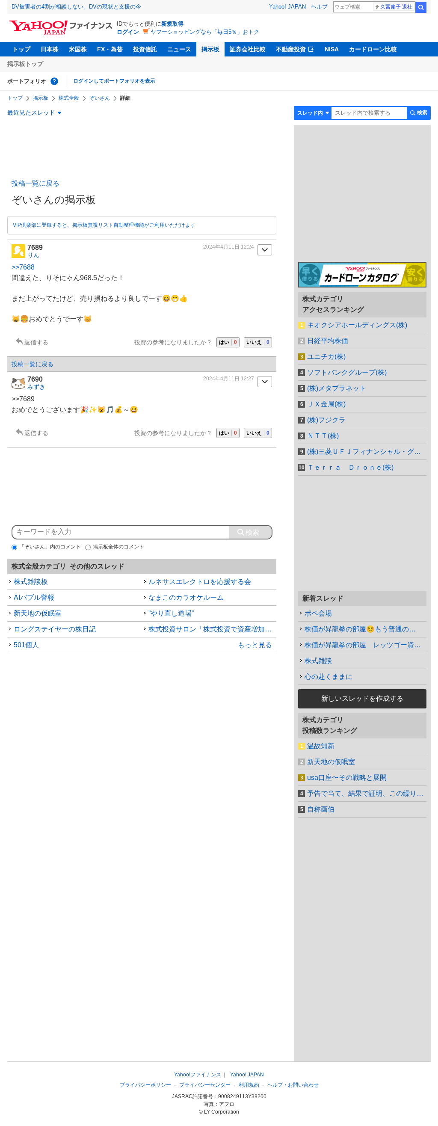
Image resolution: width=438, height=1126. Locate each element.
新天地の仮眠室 (38, 613)
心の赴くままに (328, 676)
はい (228, 342)
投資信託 (145, 49)
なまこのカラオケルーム (186, 597)
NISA (332, 49)
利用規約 (249, 1085)
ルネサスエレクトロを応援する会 (199, 581)
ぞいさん (99, 98)
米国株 (78, 49)
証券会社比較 (248, 49)
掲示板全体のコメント (118, 547)
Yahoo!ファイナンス (197, 1075)
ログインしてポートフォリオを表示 (114, 81)
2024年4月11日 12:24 (228, 247)
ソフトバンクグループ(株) (347, 372)
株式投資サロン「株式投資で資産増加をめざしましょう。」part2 (212, 629)
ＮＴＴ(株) (323, 435)
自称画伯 (320, 809)
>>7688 (23, 267)
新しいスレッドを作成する (362, 698)
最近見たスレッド (31, 112)
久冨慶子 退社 (396, 7)
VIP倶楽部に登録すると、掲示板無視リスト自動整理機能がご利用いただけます (104, 225)
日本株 (50, 49)
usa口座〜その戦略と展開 (347, 777)
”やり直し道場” (171, 613)
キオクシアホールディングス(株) (357, 325)
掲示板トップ (25, 63)
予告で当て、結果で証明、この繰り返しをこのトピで (366, 793)
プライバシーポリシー (145, 1085)
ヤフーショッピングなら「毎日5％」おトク (205, 32)
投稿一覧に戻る (35, 183)
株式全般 (69, 98)
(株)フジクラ (326, 420)
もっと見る (255, 645)
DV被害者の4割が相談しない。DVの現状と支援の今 (76, 6)
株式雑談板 (31, 581)
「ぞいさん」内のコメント (50, 547)
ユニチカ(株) (326, 356)
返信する (36, 342)
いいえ (257, 342)
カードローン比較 (373, 49)
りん (33, 255)
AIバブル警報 (34, 597)
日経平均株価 (327, 340)
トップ (21, 49)
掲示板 (210, 49)
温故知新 (320, 746)
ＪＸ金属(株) (326, 404)
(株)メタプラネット (336, 388)
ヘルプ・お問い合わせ (293, 1085)
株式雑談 (318, 660)
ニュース (179, 49)
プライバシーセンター (205, 1085)
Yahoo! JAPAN (287, 6)
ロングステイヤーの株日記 (55, 629)
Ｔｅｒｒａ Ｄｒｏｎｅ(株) (350, 467)
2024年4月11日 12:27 (228, 379)
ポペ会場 (318, 613)
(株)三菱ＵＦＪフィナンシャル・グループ (366, 451)
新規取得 (172, 24)
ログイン (128, 32)
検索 (420, 7)
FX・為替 (110, 49)
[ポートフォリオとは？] (54, 81)
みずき (36, 387)
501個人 (26, 645)
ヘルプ (319, 6)
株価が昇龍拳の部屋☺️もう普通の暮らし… (365, 629)
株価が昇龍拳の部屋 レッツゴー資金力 (365, 645)
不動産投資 (291, 49)
